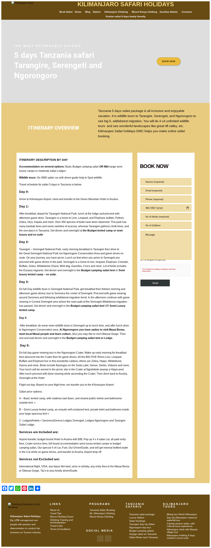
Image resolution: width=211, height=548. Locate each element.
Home (78, 12)
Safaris (97, 12)
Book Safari (66, 12)
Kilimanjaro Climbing (116, 12)
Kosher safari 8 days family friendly (126, 16)
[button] (79, 12)
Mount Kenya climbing (144, 12)
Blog (87, 12)
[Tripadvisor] (108, 538)
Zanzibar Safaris (169, 12)
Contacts (187, 12)
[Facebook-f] (100, 538)
